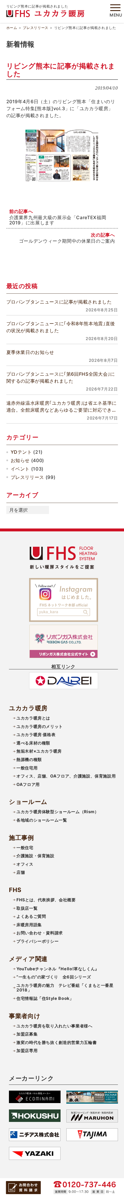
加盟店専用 (26, 1050)
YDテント (21, 452)
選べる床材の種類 (33, 742)
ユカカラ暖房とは (33, 717)
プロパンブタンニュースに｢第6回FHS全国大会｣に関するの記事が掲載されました (60, 377)
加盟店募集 (26, 1033)
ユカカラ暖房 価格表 (35, 734)
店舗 (20, 872)
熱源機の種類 (29, 759)
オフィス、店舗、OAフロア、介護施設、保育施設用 (66, 775)
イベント (20, 469)
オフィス (24, 864)
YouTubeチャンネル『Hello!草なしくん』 (57, 968)
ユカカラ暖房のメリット (39, 726)
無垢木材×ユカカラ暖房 (39, 751)
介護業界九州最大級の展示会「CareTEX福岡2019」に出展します (57, 220)
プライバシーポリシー (37, 941)
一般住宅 (24, 847)
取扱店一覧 (26, 908)
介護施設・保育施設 (35, 855)
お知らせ (20, 460)
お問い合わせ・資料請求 (39, 932)
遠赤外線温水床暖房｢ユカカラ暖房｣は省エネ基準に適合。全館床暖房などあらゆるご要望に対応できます (61, 406)
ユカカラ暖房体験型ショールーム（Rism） (57, 811)
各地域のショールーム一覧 (41, 820)
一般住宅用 (26, 767)
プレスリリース (35, 28)
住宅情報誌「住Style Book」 (45, 998)
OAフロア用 (28, 784)
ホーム (11, 28)
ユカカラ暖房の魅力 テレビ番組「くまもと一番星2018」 (65, 988)
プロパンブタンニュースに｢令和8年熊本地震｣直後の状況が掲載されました (60, 327)
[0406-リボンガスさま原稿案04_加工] (62, 155)
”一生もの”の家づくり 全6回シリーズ (53, 976)
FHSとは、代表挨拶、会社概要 (46, 899)
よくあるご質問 (31, 916)
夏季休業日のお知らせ (30, 352)
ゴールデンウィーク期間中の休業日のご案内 (67, 241)
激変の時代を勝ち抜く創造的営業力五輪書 (56, 1042)
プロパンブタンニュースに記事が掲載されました (59, 302)
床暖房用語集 (29, 924)
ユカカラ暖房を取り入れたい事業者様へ (54, 1025)
